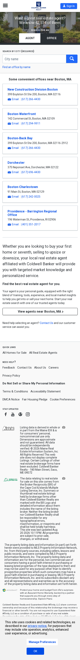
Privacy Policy (11, 375)
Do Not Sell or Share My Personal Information (34, 383)
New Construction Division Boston (33, 89)
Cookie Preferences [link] (62, 399)
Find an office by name (16, 67)
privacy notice (37, 626)
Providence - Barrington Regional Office (32, 213)
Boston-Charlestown (23, 187)
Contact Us (24, 367)
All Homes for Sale (15, 352)
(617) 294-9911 (30, 123)
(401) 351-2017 (30, 224)
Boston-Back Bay (20, 138)
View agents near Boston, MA (39, 311)
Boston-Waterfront (22, 114)
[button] (68, 6)
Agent (30, 38)
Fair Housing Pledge (34, 399)
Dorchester (16, 163)
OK (35, 651)
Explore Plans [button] (45, 599)
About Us (40, 367)
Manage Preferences (42, 642)
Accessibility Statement (45, 391)
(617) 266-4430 (30, 99)
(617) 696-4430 (30, 172)
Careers (54, 367)
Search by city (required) (19, 51)
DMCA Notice (11, 399)
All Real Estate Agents (43, 352)
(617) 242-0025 (30, 196)
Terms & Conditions (15, 391)
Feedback (9, 367)
